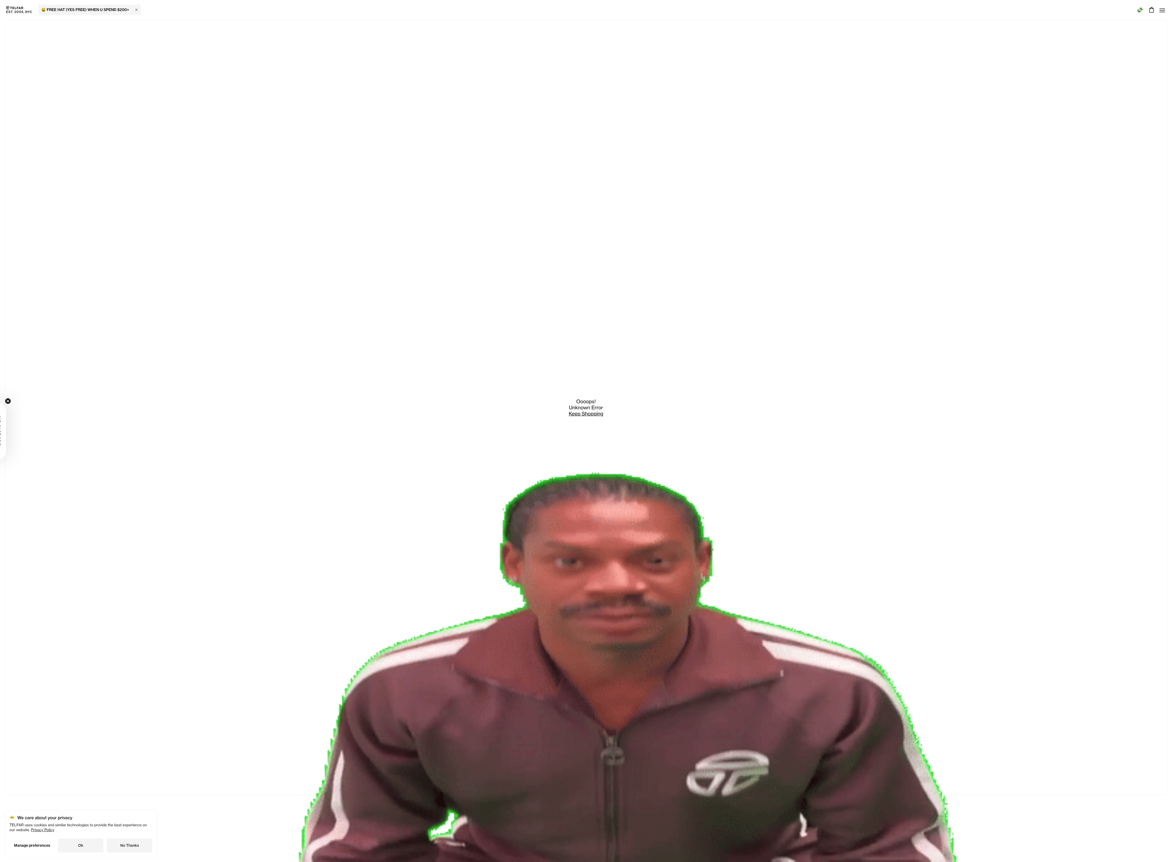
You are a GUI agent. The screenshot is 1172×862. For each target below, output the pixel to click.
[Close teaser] (23, 401)
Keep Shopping (586, 414)
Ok (80, 845)
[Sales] (1140, 10)
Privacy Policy (43, 829)
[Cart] (1151, 9)
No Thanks (129, 845)
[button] (13, 431)
